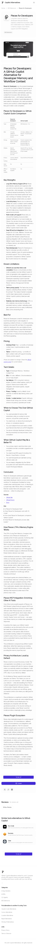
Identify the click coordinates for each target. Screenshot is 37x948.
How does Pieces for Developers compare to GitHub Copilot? (17, 516)
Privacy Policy (5, 930)
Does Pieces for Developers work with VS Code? (16, 512)
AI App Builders (5, 891)
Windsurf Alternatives (7, 922)
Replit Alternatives (6, 918)
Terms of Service (6, 933)
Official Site (9, 497)
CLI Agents (4, 897)
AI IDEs (3, 894)
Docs (7, 502)
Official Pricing (10, 500)
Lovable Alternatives (7, 915)
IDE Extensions (12, 8)
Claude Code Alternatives (8, 909)
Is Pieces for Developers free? (13, 509)
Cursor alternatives (6, 912)
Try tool (17, 777)
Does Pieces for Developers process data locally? (16, 521)
